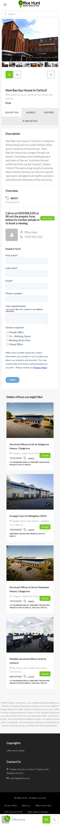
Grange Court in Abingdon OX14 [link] (28, 515)
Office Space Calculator (38, 811)
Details (45, 455)
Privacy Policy (10, 805)
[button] (50, 74)
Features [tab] (49, 112)
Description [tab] (11, 112)
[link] (30, 420)
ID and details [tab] (30, 121)
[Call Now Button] (7, 818)
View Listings (47, 218)
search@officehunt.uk (20, 778)
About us (26, 805)
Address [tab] (30, 112)
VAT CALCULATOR (13, 811)
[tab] (9, 74)
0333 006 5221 (34, 236)
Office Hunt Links (43, 805)
